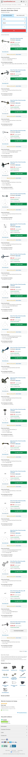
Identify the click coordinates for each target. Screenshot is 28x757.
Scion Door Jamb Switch (22, 671)
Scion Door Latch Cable (14, 686)
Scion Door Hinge (5, 677)
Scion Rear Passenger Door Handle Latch (14, 678)
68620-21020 (18, 412)
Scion (5, 8)
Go (14, 30)
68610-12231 (18, 502)
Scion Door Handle (5, 670)
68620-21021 (18, 164)
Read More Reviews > (23, 712)
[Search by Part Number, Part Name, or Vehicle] (25, 4)
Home (2, 8)
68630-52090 (18, 592)
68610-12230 (18, 71)
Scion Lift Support (22, 677)
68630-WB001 (18, 562)
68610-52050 (18, 226)
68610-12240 (18, 255)
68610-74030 (18, 349)
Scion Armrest (22, 685)
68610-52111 (18, 317)
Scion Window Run (5, 692)
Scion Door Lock (14, 670)
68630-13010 (18, 443)
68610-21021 (18, 380)
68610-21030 (18, 623)
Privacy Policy (20, 750)
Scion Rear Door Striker (5, 686)
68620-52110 (18, 287)
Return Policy (13, 750)
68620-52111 (18, 132)
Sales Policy (7, 750)
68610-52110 (18, 533)
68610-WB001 (18, 195)
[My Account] (24, 1)
